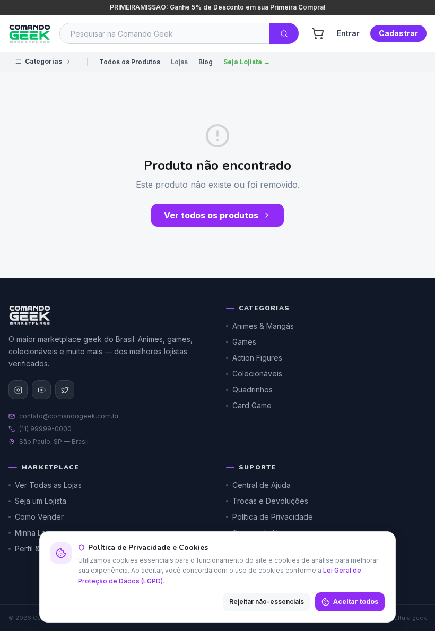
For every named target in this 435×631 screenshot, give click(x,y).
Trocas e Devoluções (270, 500)
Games (244, 341)
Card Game (252, 405)
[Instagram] (18, 389)
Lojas (179, 62)
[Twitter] (64, 389)
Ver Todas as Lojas (48, 484)
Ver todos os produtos (211, 215)
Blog (205, 62)
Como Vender (39, 516)
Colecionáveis (257, 373)
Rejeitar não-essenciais (266, 602)
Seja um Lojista (40, 500)
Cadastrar (398, 33)
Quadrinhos (252, 389)
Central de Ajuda (261, 484)
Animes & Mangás (263, 325)
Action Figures (257, 357)
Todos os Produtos (129, 62)
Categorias (43, 61)
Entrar (348, 33)
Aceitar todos (355, 602)
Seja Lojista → (246, 62)
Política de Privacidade (272, 516)
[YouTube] (41, 389)
